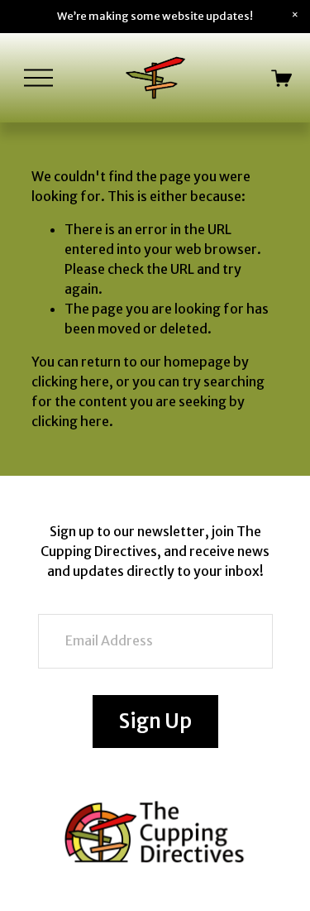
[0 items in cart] (281, 78)
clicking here (70, 381)
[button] (295, 15)
